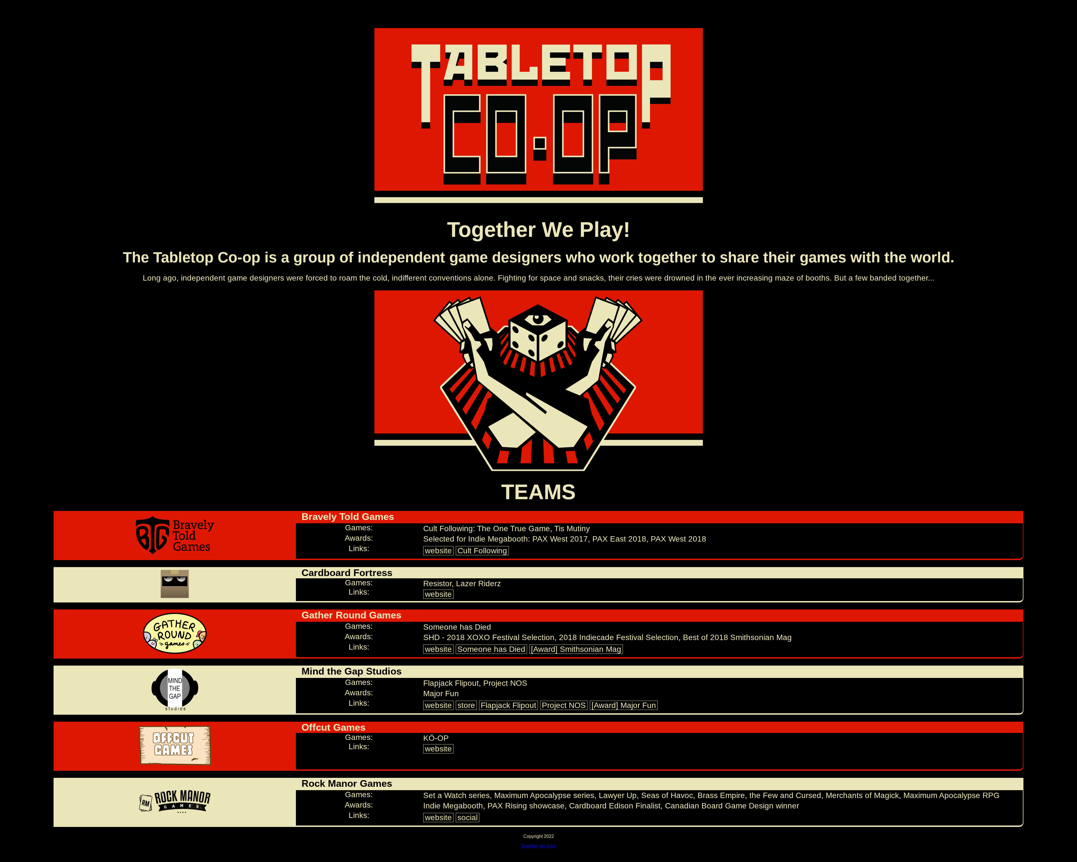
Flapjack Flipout (508, 705)
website (438, 550)
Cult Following (482, 550)
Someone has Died (491, 649)
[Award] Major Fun (624, 705)
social (467, 817)
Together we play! (538, 845)
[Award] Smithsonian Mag (576, 649)
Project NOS (564, 705)
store (466, 705)
